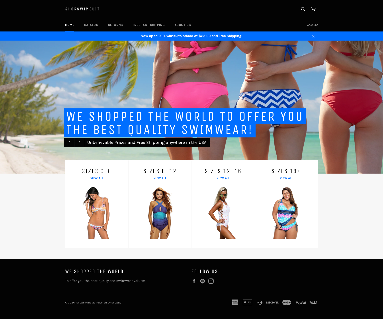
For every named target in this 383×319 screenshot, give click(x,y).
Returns (115, 25)
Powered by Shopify (108, 302)
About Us (183, 25)
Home (69, 25)
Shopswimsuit (82, 9)
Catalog (91, 25)
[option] (191, 107)
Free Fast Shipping (149, 25)
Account (312, 25)
